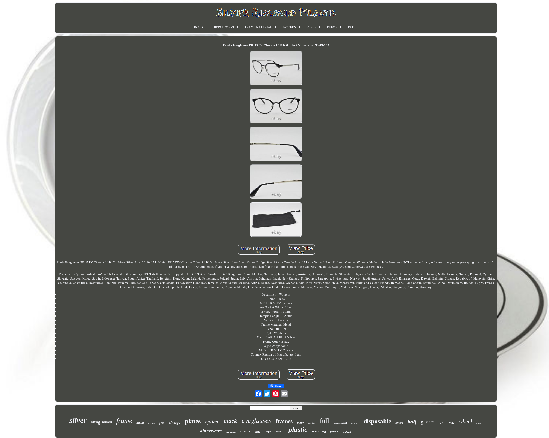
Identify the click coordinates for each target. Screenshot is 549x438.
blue (257, 431)
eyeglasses (256, 420)
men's (245, 431)
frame (124, 421)
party (280, 431)
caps (268, 431)
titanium (340, 422)
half (411, 422)
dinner (399, 423)
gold (161, 423)
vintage (174, 422)
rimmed (355, 423)
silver (78, 420)
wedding (319, 431)
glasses (428, 422)
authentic (347, 432)
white (451, 423)
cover (479, 423)
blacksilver (231, 432)
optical (212, 422)
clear (300, 423)
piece (334, 431)
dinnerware (211, 430)
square (151, 423)
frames (284, 421)
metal (140, 423)
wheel (465, 421)
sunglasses (101, 422)
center (311, 423)
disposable (377, 421)
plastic (298, 429)
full (324, 421)
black (230, 420)
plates (193, 421)
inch (441, 423)
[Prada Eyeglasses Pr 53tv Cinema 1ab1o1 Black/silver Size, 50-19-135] (276, 69)
